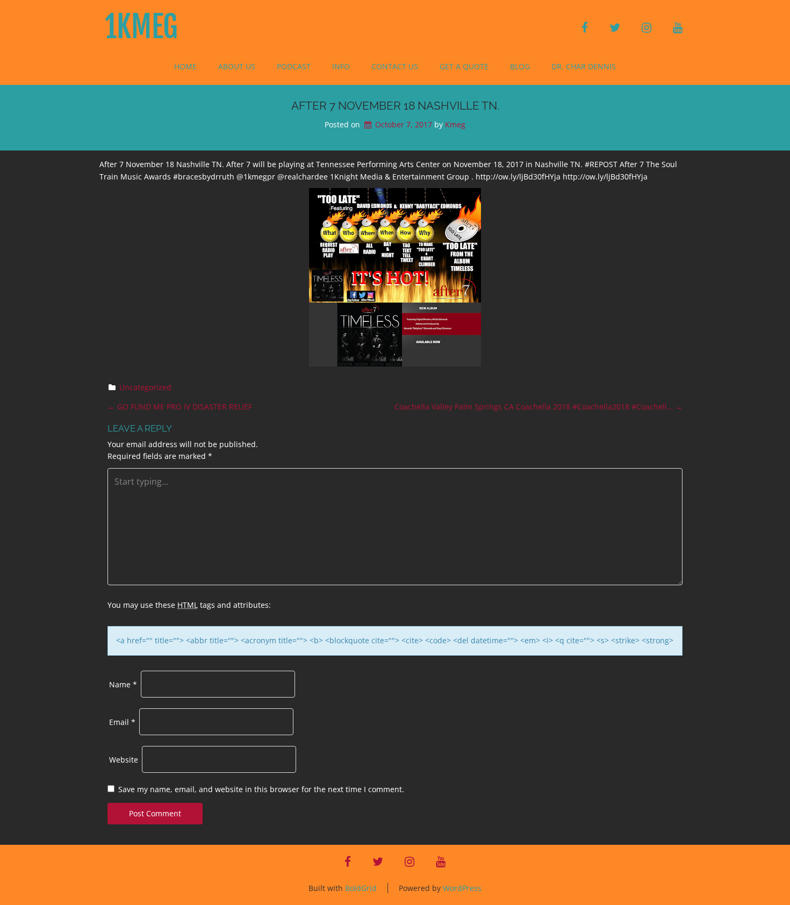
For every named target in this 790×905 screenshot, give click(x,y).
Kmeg (455, 124)
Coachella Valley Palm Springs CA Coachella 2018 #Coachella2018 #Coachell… (538, 406)
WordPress (462, 888)
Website (123, 760)
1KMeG (141, 27)
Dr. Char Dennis (583, 66)
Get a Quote (464, 66)
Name (123, 684)
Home (185, 66)
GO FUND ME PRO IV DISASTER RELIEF (179, 406)
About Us (236, 66)
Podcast (294, 66)
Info (341, 66)
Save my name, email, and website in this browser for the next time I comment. (261, 789)
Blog (520, 66)
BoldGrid (361, 888)
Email (122, 722)
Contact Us (394, 66)
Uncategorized (145, 387)
